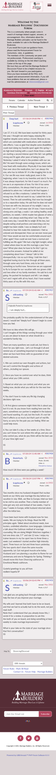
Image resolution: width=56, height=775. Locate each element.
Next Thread (40, 107)
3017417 (49, 290)
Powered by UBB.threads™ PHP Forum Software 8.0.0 (28, 755)
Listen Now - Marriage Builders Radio (36, 6)
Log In (50, 90)
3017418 (49, 454)
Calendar (21, 100)
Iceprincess (16, 291)
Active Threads (34, 100)
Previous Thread (16, 107)
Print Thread (8, 113)
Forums (28, 90)
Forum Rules (8, 668)
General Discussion (17, 93)
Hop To (6, 651)
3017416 (49, 119)
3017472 (49, 580)
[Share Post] (42, 119)
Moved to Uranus (45, 466)
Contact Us (18, 672)
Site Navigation (49, 5)
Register (41, 90)
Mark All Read (22, 668)
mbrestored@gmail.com (39, 82)
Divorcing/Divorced (41, 93)
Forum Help (30, 672)
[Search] (48, 100)
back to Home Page (12, 4)
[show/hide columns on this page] (52, 100)
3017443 (49, 478)
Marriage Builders (13, 90)
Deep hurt (13, 119)
